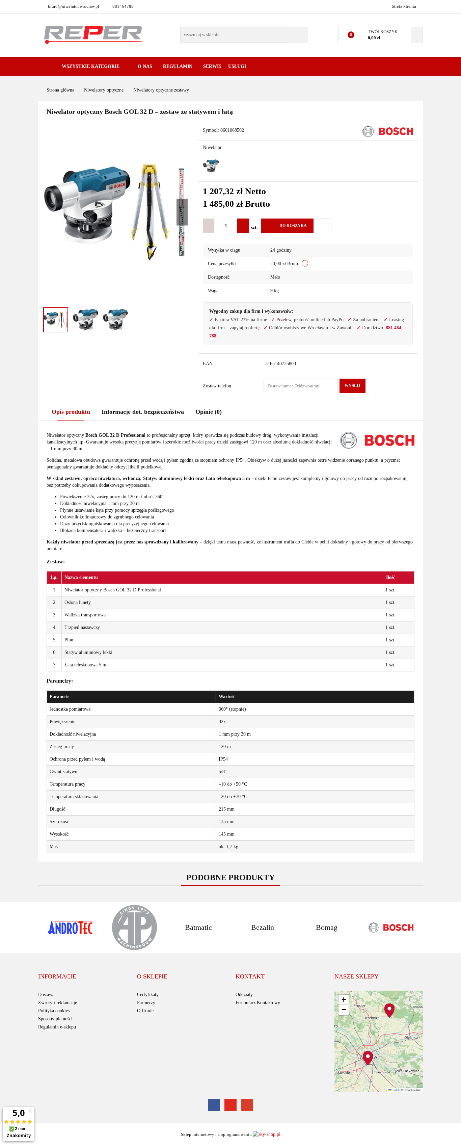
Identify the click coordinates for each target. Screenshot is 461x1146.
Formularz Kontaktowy (258, 1002)
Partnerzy (146, 1002)
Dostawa (46, 994)
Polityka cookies (54, 1010)
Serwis (212, 66)
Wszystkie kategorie (89, 66)
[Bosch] (387, 130)
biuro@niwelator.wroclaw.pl (73, 6)
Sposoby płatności (55, 1018)
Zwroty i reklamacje (57, 1002)
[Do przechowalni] (324, 226)
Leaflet (395, 1090)
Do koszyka (293, 225)
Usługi (237, 66)
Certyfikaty (148, 994)
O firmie (145, 1010)
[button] (57, 977)
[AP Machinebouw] (134, 927)
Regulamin (178, 66)
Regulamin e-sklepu (57, 1026)
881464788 (123, 6)
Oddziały (244, 994)
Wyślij (352, 385)
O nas (146, 66)
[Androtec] (70, 927)
